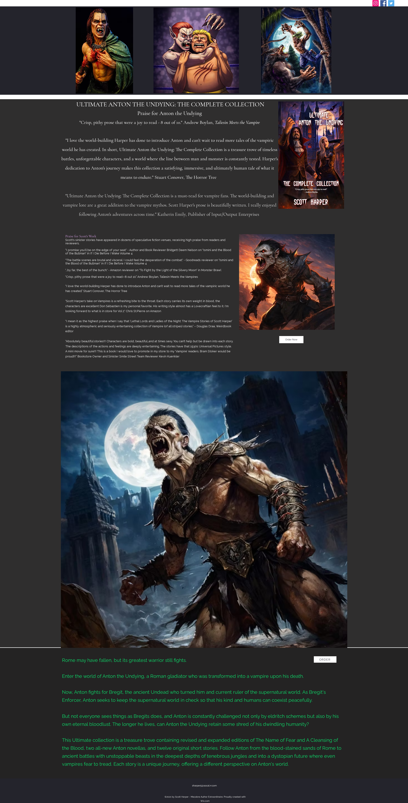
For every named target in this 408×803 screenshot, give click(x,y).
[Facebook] (383, 3)
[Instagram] (375, 3)
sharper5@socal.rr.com (204, 785)
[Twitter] (391, 3)
